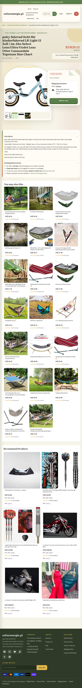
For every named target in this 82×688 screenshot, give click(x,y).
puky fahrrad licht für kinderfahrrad (32, 14)
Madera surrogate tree (36, 320)
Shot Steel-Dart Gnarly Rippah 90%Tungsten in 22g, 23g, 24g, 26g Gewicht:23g (59, 491)
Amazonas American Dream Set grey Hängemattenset (15, 212)
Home (29, 9)
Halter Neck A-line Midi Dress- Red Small (53, 600)
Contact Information (70, 653)
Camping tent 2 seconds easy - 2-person (15, 490)
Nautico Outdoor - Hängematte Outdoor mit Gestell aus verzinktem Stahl (15, 430)
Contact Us (48, 642)
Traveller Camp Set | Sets (37, 212)
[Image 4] (28, 116)
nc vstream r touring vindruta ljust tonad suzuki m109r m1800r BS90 (60, 546)
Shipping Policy (69, 649)
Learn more (74, 57)
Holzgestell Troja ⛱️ (10, 320)
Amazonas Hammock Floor (63, 284)
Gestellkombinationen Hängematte (40, 393)
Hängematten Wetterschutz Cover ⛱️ (40, 357)
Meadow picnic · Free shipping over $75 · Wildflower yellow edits (41, 2)
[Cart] (76, 14)
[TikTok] (20, 652)
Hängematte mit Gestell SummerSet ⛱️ (40, 285)
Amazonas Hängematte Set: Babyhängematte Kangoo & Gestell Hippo (65, 249)
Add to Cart (63, 101)
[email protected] (49, 171)
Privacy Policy (68, 642)
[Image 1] (8, 116)
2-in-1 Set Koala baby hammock (64, 320)
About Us (48, 638)
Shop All (35, 9)
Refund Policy (68, 638)
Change (58, 86)
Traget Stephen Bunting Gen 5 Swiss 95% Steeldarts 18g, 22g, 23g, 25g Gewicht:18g (21, 546)
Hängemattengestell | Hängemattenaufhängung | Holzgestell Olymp (41, 430)
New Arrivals (30, 18)
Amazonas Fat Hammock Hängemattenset (12, 357)
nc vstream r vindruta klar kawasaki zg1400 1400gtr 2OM (20, 600)
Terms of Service (69, 646)
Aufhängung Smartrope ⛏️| (12, 248)
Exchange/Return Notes (12, 163)
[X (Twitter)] (4, 657)
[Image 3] (21, 116)
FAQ (46, 646)
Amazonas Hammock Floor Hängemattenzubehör (63, 212)
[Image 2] (15, 116)
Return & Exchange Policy (39, 173)
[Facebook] (4, 652)
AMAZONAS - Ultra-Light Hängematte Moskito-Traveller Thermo (40, 249)
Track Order (49, 649)
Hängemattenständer (62, 393)
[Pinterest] (9, 657)
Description (8, 136)
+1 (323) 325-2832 (32, 646)
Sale (37, 18)
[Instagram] (9, 652)
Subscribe (42, 668)
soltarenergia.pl (14, 13)
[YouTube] (15, 652)
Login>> (10, 503)
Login (61, 14)
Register (69, 14)
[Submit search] (55, 14)
